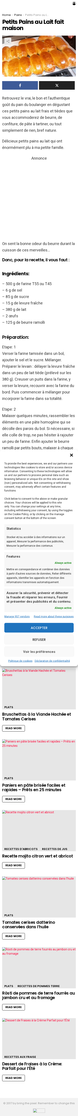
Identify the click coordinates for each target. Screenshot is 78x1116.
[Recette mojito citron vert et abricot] (39, 830)
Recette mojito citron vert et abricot (37, 856)
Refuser (39, 639)
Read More (13, 728)
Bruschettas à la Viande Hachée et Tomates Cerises (36, 716)
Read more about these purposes (54, 616)
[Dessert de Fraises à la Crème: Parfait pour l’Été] (39, 1038)
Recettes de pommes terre (39, 986)
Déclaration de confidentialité (52, 660)
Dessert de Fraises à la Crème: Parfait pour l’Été (32, 1066)
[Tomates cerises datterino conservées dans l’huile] (39, 896)
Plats (8, 707)
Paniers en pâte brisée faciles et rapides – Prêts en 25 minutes (33, 787)
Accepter (39, 627)
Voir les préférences (39, 651)
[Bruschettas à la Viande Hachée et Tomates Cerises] (39, 688)
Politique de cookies (20, 660)
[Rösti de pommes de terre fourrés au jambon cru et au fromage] (39, 967)
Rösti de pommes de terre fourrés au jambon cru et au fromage (38, 995)
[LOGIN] (74, 3)
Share (7, 41)
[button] (71, 455)
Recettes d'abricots (21, 849)
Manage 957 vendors (17, 616)
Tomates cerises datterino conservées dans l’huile (28, 924)
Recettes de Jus (54, 849)
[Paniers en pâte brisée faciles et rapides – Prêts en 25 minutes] (39, 759)
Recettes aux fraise (20, 1057)
